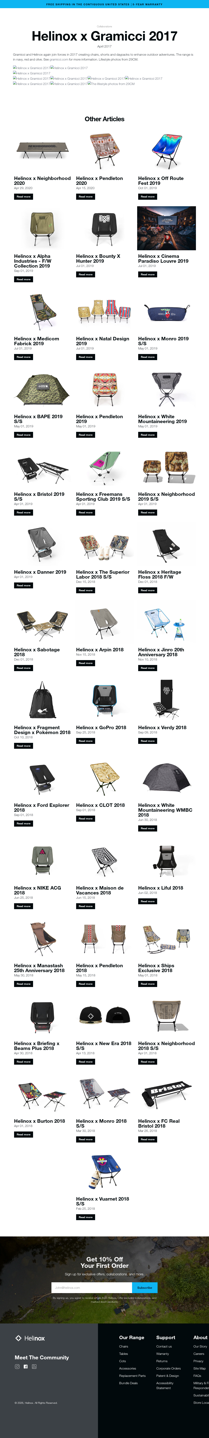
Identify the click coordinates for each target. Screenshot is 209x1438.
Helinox (29, 1402)
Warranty (162, 1353)
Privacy (198, 1361)
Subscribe (144, 1287)
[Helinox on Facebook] (25, 1366)
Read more (23, 196)
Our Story (200, 1346)
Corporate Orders (168, 1368)
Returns (162, 1361)
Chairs (123, 1346)
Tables (123, 1353)
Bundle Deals (128, 1383)
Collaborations (104, 26)
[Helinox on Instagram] (17, 1366)
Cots (122, 1361)
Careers (198, 1353)
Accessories (127, 1368)
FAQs (197, 1375)
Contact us (164, 1346)
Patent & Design (167, 1375)
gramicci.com (59, 59)
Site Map (199, 1368)
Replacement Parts (132, 1375)
